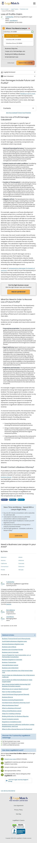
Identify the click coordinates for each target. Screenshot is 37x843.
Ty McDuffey (9, 17)
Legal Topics (14, 9)
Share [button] (4, 499)
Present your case (10, 759)
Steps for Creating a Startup (11, 713)
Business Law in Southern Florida (12, 649)
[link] (3, 786)
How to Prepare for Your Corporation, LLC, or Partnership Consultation (16, 656)
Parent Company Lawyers (10, 719)
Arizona (3, 560)
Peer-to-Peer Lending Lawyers (11, 692)
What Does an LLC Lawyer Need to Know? (15, 689)
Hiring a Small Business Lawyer (12, 711)
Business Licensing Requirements (12, 700)
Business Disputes (11, 48)
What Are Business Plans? (10, 705)
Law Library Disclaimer (8, 791)
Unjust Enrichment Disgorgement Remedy (15, 694)
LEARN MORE (18, 536)
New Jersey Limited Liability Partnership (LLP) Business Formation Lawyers (16, 685)
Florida (3, 570)
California (4, 563)
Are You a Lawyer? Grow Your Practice (18, 113)
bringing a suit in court (27, 93)
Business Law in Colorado (10, 652)
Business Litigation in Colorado (12, 660)
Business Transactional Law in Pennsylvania (16, 639)
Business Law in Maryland (10, 668)
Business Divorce (7, 697)
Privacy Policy (18, 810)
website (8, 604)
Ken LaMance (10, 610)
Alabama (3, 557)
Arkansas (21, 560)
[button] (34, 3)
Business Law (24, 9)
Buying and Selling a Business (15, 54)
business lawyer (6, 477)
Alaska (20, 557)
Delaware (21, 566)
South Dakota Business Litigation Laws (14, 641)
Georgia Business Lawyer (10, 665)
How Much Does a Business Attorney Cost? (16, 703)
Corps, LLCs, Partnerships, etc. (15, 51)
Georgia (20, 570)
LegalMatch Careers (19, 820)
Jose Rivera (13, 20)
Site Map (18, 814)
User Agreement (18, 805)
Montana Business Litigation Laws (13, 644)
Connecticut (4, 566)
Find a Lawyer (5, 9)
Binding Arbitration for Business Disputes (15, 716)
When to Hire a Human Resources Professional (17, 729)
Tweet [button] (13, 499)
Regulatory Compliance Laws (11, 722)
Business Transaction (9, 662)
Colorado (21, 563)
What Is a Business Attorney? (11, 708)
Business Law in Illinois (9, 647)
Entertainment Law (11, 57)
